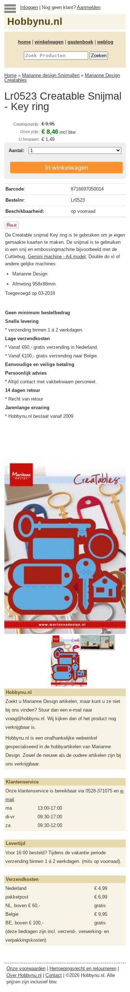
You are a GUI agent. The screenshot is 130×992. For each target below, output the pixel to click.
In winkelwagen (66, 168)
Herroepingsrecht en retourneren (82, 968)
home (24, 42)
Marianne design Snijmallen (50, 75)
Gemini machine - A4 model (57, 256)
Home (10, 75)
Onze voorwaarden (26, 968)
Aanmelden (88, 7)
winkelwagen (49, 42)
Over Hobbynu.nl (24, 975)
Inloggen (29, 7)
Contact (54, 975)
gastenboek (80, 42)
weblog (105, 42)
